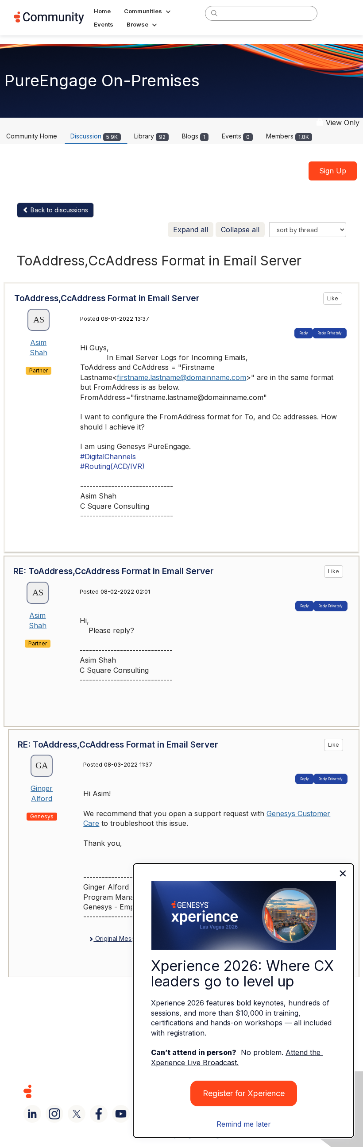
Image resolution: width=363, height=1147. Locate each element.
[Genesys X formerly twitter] (76, 1114)
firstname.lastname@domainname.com (181, 377)
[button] (148, 11)
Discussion (94, 136)
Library (150, 136)
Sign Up (332, 170)
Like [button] (332, 298)
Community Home (31, 136)
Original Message (119, 938)
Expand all (190, 229)
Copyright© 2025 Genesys (88, 1091)
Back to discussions (58, 210)
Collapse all (240, 229)
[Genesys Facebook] (99, 1114)
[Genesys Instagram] (54, 1114)
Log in (338, 13)
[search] (214, 13)
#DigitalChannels (108, 456)
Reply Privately (329, 333)
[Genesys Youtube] (121, 1114)
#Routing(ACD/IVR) (112, 466)
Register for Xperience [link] (244, 1093)
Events (236, 136)
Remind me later (243, 1124)
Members (287, 136)
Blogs (193, 136)
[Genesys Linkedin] (32, 1114)
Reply (303, 333)
